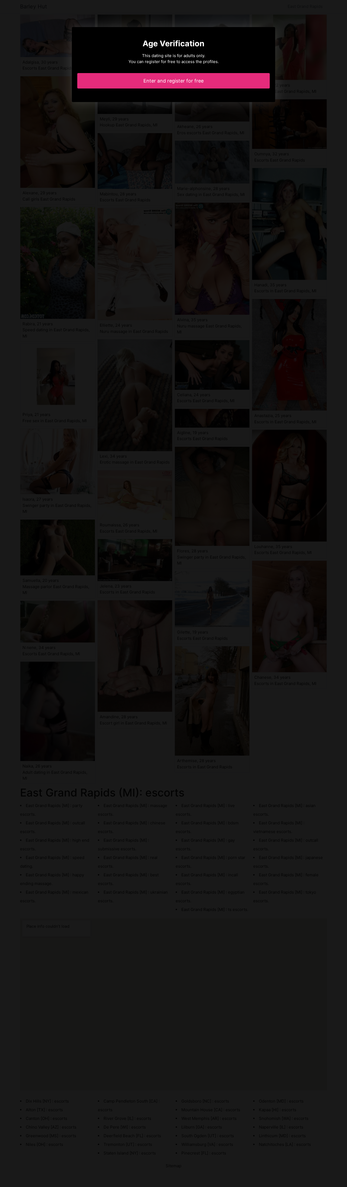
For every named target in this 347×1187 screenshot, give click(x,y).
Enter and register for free (173, 81)
